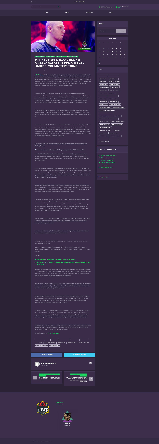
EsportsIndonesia (104, 87)
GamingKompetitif (112, 95)
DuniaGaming (103, 81)
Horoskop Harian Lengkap (107, 167)
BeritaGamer (103, 78)
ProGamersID (117, 130)
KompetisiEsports (104, 124)
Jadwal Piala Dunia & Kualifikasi (108, 155)
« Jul (98, 63)
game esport (113, 93)
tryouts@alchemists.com (106, 7)
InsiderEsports (103, 101)
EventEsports (103, 93)
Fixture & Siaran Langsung (107, 158)
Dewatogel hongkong (104, 177)
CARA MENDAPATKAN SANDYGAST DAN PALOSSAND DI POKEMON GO (56, 259)
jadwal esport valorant (106, 118)
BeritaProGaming (113, 78)
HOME (46, 12)
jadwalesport (61, 342)
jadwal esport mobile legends (107, 110)
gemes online (103, 98)
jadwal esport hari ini (50, 342)
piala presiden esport (105, 127)
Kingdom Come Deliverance (117, 121)
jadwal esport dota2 (105, 107)
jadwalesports (72, 342)
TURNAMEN (89, 12)
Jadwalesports (39, 75)
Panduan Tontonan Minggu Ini (108, 163)
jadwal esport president (106, 113)
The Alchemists (34, 441)
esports (117, 81)
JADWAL (67, 12)
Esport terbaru (114, 90)
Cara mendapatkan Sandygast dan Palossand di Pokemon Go (49, 378)
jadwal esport (103, 104)
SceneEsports (103, 133)
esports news (115, 87)
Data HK (61, 404)
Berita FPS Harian (105, 165)
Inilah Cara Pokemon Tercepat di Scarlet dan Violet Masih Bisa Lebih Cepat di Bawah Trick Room (76, 379)
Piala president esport (41, 345)
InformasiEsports (113, 98)
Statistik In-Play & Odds (107, 160)
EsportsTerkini (103, 90)
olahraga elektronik (84, 342)
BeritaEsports (113, 75)
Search (121, 31)
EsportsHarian (103, 84)
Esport (110, 81)
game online (39, 342)
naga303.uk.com (60, 402)
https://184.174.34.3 (53, 333)
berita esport (103, 75)
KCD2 (116, 118)
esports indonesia (114, 84)
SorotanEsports (114, 133)
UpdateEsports (103, 138)
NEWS (110, 12)
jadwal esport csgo (115, 104)
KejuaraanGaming (104, 121)
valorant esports (54, 345)
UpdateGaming (114, 138)
